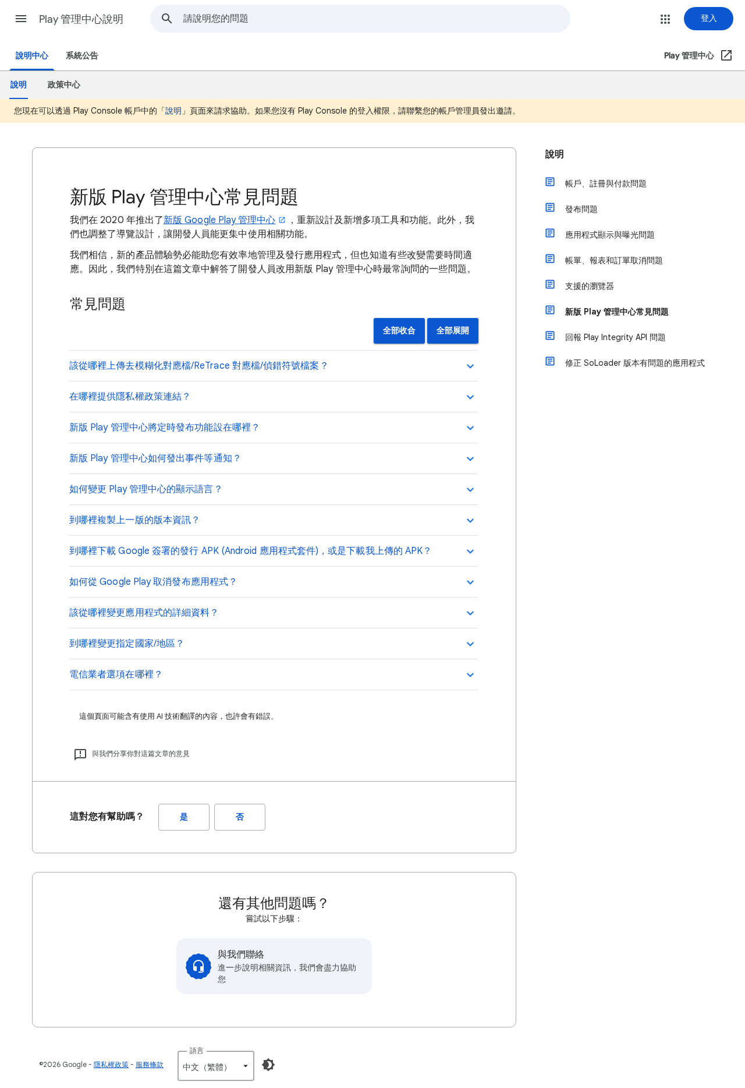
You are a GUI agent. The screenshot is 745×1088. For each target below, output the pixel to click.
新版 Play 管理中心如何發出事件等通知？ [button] (155, 458)
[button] (21, 19)
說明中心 (32, 56)
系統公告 (82, 56)
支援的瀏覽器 (589, 286)
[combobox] (376, 18)
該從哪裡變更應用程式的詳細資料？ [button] (144, 613)
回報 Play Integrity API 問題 (615, 337)
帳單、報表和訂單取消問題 (614, 260)
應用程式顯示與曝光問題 (610, 234)
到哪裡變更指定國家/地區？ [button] (127, 643)
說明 (173, 110)
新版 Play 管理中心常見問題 (617, 311)
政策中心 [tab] (64, 85)
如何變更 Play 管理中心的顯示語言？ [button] (146, 489)
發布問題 (581, 209)
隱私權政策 (111, 1064)
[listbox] (216, 1066)
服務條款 (150, 1064)
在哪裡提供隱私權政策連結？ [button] (130, 396)
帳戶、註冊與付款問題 (606, 183)
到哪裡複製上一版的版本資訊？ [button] (134, 520)
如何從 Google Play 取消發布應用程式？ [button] (153, 582)
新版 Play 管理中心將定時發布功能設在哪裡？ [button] (164, 427)
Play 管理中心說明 (81, 19)
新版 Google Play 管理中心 (220, 220)
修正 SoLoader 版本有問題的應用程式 (635, 363)
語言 (197, 1050)
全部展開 (453, 330)
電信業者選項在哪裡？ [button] (116, 674)
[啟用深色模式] (268, 1065)
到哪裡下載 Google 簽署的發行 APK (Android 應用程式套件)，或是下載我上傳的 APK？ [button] (250, 551)
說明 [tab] (18, 85)
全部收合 (399, 330)
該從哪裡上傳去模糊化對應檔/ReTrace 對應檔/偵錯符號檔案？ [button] (199, 366)
